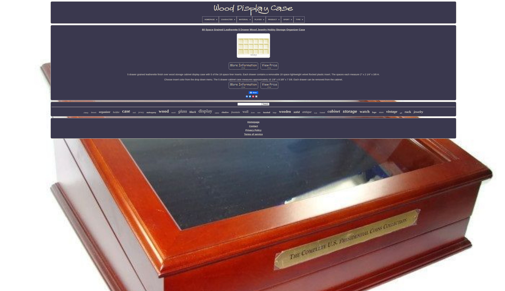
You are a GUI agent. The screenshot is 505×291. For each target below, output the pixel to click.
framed (322, 113)
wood (164, 111)
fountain (235, 112)
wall (245, 112)
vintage (391, 111)
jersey (141, 112)
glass (182, 111)
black (193, 112)
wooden (285, 112)
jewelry (418, 112)
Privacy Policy (253, 130)
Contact (253, 126)
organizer (104, 112)
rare (259, 112)
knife (315, 113)
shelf (134, 113)
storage (350, 111)
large (274, 113)
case (126, 111)
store (381, 112)
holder (116, 112)
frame (253, 113)
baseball (266, 112)
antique (307, 112)
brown (93, 112)
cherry (86, 113)
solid (297, 112)
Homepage (253, 122)
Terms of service (253, 134)
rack (408, 112)
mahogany (151, 112)
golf (401, 113)
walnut (217, 113)
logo (374, 112)
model (173, 113)
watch (365, 111)
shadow (225, 112)
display (205, 111)
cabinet (334, 111)
